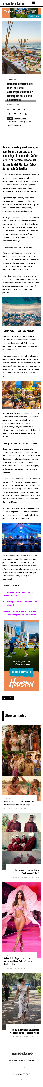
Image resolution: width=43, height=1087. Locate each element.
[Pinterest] (20, 113)
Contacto (30, 1061)
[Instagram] (24, 1068)
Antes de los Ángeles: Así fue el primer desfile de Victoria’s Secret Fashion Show (18, 961)
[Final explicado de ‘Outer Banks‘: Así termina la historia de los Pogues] (21, 763)
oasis (10, 125)
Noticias (22, 1061)
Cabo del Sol (12, 122)
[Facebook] (9, 113)
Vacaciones (18, 125)
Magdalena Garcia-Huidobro (17, 808)
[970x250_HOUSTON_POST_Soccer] (21, 18)
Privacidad (13, 1061)
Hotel (29, 122)
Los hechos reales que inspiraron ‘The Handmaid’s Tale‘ (25, 872)
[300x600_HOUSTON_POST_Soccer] (21, 693)
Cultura (7, 798)
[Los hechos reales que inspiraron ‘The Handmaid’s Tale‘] (21, 841)
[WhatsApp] (26, 113)
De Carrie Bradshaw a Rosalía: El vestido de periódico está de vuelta (24, 1031)
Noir (21, 1079)
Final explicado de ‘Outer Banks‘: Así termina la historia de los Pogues (19, 803)
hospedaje (22, 122)
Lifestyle (12, 79)
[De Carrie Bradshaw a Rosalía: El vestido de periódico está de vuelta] (21, 1001)
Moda (6, 955)
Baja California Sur (20, 118)
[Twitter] (15, 113)
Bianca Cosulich (19, 109)
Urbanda (21, 1082)
